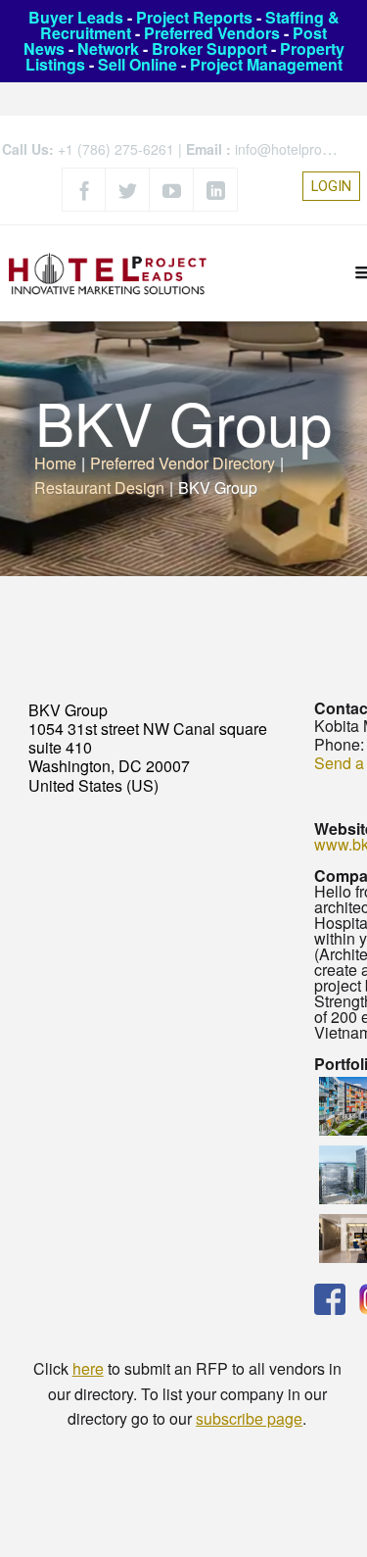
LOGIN (331, 186)
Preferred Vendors (212, 33)
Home (55, 463)
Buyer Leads (75, 17)
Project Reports (194, 17)
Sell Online (137, 64)
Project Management (266, 64)
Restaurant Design (99, 487)
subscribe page (249, 1418)
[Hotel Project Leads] (107, 273)
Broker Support (209, 48)
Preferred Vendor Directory (182, 463)
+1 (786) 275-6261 (116, 149)
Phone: (339, 744)
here (88, 1368)
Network (108, 48)
